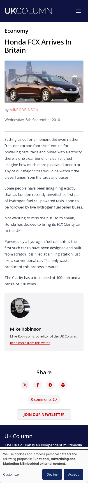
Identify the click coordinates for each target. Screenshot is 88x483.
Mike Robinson (23, 109)
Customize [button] (11, 474)
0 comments (42, 399)
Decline (52, 474)
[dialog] (44, 466)
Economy (16, 30)
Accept (73, 474)
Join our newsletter (44, 414)
